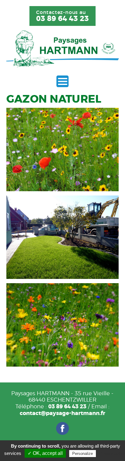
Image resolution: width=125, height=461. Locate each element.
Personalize (82, 453)
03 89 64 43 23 (62, 18)
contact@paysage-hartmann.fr (62, 413)
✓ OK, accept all (45, 453)
